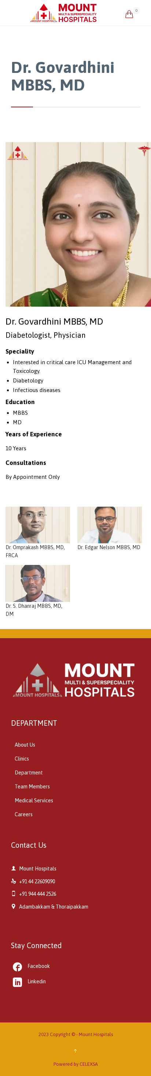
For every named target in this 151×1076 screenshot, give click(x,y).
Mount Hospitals (96, 1034)
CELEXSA (89, 1064)
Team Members (32, 787)
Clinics (22, 759)
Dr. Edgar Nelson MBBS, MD (108, 547)
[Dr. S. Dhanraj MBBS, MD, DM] (37, 583)
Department (29, 773)
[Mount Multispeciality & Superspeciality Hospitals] (77, 13)
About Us (25, 745)
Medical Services (34, 800)
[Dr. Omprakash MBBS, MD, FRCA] (37, 525)
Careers (24, 814)
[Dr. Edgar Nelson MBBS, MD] (109, 525)
